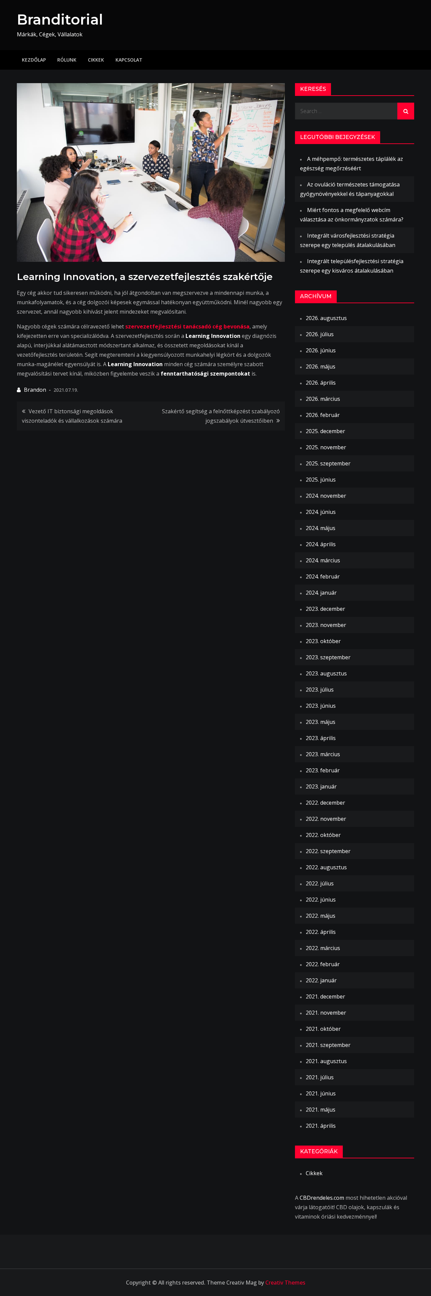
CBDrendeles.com (322, 1197)
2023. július (320, 689)
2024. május (320, 528)
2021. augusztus (326, 1061)
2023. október (323, 641)
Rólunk (66, 60)
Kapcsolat (128, 60)
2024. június (321, 512)
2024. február (323, 576)
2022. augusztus (326, 867)
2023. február (323, 770)
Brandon (35, 389)
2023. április (321, 738)
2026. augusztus (326, 318)
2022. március (323, 948)
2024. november (326, 495)
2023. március (323, 754)
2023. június (321, 705)
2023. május (320, 722)
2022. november (326, 818)
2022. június (321, 899)
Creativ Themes (285, 1282)
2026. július (320, 334)
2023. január (321, 786)
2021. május (320, 1109)
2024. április (321, 544)
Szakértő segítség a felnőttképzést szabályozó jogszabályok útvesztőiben (221, 416)
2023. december (325, 608)
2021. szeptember (328, 1045)
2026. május (320, 366)
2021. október (323, 1028)
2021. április (321, 1125)
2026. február (323, 415)
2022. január (321, 980)
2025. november (326, 447)
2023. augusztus (326, 673)
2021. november (326, 1012)
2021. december (325, 996)
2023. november (326, 625)
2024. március (323, 560)
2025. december (325, 431)
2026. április (321, 382)
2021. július (320, 1077)
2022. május (320, 915)
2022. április (321, 932)
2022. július (320, 883)
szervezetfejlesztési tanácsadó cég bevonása (187, 326)
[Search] (405, 111)
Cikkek (96, 60)
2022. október (323, 835)
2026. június (321, 350)
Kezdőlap (34, 60)
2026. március (323, 398)
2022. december (325, 802)
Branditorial (60, 19)
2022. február (323, 964)
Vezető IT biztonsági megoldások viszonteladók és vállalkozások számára (72, 416)
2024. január (321, 592)
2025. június (321, 479)
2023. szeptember (328, 657)
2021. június (321, 1093)
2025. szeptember (328, 463)
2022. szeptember (328, 851)
